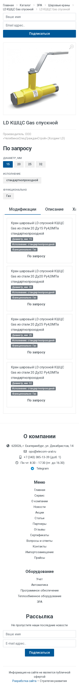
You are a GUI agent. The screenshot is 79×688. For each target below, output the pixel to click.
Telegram (42, 468)
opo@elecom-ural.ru (42, 451)
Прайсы (39, 558)
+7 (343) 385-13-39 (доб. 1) (42, 457)
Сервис (39, 495)
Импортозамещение (39, 552)
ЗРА (39, 5)
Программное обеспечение (39, 590)
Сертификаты (39, 535)
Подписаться (39, 34)
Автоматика (39, 585)
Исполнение (11, 173)
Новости (40, 507)
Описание (54, 209)
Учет (39, 579)
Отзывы (39, 529)
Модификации (22, 209)
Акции (39, 512)
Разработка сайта (24, 681)
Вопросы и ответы (39, 541)
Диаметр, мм (12, 158)
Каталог (25, 5)
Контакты (39, 546)
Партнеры (39, 524)
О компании (39, 501)
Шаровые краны (59, 5)
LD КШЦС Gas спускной (18, 9)
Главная (8, 5)
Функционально (15, 189)
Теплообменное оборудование (39, 596)
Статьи (39, 518)
